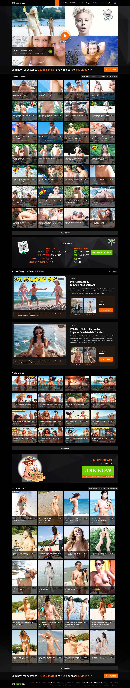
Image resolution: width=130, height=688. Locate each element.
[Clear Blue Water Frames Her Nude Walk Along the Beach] (103, 524)
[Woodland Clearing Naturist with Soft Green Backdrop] (51, 120)
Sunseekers (81, 3)
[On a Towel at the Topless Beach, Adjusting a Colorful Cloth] (51, 558)
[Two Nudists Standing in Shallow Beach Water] (103, 99)
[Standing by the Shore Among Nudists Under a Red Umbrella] (77, 142)
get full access (102, 252)
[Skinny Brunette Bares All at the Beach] (77, 227)
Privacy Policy (108, 682)
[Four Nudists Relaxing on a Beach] (51, 142)
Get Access (111, 70)
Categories (89, 3)
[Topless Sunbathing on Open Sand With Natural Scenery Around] (77, 558)
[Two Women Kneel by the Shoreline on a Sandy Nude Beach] (103, 662)
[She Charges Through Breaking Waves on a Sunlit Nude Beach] (77, 524)
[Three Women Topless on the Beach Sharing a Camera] (24, 206)
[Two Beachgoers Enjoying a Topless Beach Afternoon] (103, 163)
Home (57, 3)
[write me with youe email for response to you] (24, 227)
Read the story (107, 310)
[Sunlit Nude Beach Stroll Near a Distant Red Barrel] (103, 120)
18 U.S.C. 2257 (98, 682)
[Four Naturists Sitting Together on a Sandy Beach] (77, 163)
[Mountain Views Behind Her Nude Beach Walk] (51, 662)
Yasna (101, 353)
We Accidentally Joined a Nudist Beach (83, 283)
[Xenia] (77, 305)
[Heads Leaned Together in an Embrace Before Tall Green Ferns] (103, 558)
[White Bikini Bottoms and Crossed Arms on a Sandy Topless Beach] (24, 558)
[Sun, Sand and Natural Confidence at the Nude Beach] (51, 227)
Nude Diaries (73, 3)
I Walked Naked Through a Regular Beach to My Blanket (87, 330)
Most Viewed (86, 76)
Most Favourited (112, 76)
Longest (102, 76)
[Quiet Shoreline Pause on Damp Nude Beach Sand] (51, 593)
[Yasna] (77, 355)
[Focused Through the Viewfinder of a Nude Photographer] (77, 593)
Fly (20, 3)
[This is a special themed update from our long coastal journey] (51, 99)
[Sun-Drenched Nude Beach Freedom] (103, 184)
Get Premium (96, 3)
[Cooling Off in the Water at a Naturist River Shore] (51, 524)
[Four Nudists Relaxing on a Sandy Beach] (77, 99)
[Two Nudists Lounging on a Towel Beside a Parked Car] (51, 206)
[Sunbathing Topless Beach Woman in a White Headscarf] (103, 142)
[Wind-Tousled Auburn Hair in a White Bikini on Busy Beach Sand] (24, 662)
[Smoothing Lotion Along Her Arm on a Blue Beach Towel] (77, 662)
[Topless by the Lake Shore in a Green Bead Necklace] (24, 593)
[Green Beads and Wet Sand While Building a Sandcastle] (24, 524)
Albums (67, 3)
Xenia (101, 304)
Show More (65, 233)
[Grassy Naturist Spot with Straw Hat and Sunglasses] (77, 206)
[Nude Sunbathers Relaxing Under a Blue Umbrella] (24, 142)
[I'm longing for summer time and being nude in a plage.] (24, 184)
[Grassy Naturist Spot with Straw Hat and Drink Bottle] (24, 163)
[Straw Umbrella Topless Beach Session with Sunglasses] (24, 99)
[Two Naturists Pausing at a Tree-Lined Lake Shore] (24, 120)
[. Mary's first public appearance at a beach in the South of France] (103, 206)
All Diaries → (113, 271)
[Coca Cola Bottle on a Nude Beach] (51, 184)
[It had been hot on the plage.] (51, 163)
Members (103, 3)
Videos (62, 3)
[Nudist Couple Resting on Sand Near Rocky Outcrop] (77, 184)
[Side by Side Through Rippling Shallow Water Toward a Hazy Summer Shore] (77, 628)
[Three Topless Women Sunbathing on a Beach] (103, 227)
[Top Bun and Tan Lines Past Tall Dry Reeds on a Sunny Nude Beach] (51, 628)
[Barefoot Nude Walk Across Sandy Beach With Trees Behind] (103, 628)
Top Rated (95, 76)
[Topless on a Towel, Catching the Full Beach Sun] (24, 628)
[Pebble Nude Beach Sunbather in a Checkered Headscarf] (77, 120)
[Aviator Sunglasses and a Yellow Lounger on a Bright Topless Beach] (103, 593)
